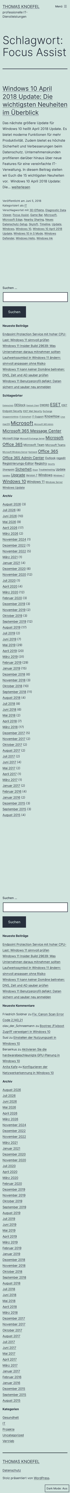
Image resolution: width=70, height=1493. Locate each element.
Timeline (45, 224)
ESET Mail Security (32, 411)
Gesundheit (11, 1417)
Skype (35, 470)
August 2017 (11, 750)
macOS (6, 424)
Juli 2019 (9, 633)
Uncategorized (13, 1435)
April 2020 (10, 586)
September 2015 (14, 809)
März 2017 (10, 780)
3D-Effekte (37, 210)
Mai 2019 (9, 645)
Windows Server (54, 482)
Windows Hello (25, 238)
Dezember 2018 (14, 674)
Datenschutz (8, 405)
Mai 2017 (9, 768)
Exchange (47, 411)
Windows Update (14, 487)
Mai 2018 (9, 715)
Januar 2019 (11, 668)
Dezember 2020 (14, 568)
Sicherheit (23, 469)
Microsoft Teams (55, 445)
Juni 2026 (10, 516)
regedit (61, 458)
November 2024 (14, 539)
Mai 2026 (9, 522)
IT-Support (38, 416)
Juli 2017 (9, 756)
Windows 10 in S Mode (28, 233)
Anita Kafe (10, 1067)
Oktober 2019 (12, 615)
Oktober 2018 (12, 686)
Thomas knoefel (21, 6)
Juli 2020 (9, 580)
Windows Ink (45, 238)
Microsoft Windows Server (15, 452)
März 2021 (10, 557)
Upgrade (18, 475)
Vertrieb (8, 1441)
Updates (6, 475)
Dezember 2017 (14, 733)
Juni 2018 (9, 709)
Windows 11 (36, 482)
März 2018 (10, 727)
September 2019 (14, 621)
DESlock (19, 405)
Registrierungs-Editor (18, 463)
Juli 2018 (9, 703)
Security (51, 464)
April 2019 (10, 651)
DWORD (44, 405)
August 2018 (11, 697)
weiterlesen (21, 187)
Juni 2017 (9, 762)
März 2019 (10, 656)
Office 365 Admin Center (23, 458)
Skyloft (33, 224)
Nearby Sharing (34, 219)
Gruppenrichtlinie (11, 416)
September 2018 (14, 692)
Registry (41, 463)
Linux (62, 417)
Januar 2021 (11, 563)
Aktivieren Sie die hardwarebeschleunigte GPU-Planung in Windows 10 (31, 1055)
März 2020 (10, 592)
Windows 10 (23, 228)
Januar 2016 (11, 797)
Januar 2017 (11, 785)
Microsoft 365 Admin (43, 424)
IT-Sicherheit (25, 416)
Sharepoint (8, 469)
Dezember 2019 (14, 604)
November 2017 (14, 739)
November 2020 (14, 574)
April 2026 (10, 528)
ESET (55, 404)
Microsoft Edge (12, 219)
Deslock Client (32, 405)
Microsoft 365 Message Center (32, 430)
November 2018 (14, 680)
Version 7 (31, 475)
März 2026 (10, 533)
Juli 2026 (9, 510)
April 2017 (10, 774)
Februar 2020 (12, 598)
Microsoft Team (34, 445)
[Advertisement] (35, 856)
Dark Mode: (54, 1488)
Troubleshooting (47, 469)
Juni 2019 (9, 639)
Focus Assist (21, 215)
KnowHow (52, 416)
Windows (8, 228)
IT (25, 205)
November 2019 (14, 610)
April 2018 (10, 721)
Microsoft (50, 215)
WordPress (41, 1478)
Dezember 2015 (14, 803)
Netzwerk (32, 452)
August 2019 (11, 627)
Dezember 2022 (14, 545)
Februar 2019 (12, 662)
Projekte (8, 1429)
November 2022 (14, 551)
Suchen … (10, 288)
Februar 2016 (12, 791)
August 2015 (11, 815)
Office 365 (48, 451)
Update (56, 224)
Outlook (50, 458)
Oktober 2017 (12, 744)
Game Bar (36, 215)
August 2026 (12, 504)
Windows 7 (58, 475)
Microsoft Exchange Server (32, 438)
